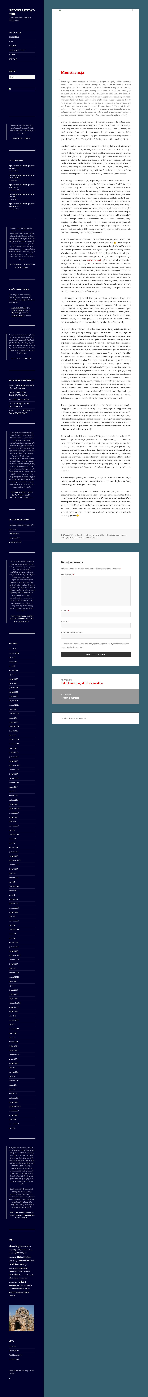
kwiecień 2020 (14, 714)
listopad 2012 (13, 999)
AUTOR (12, 55)
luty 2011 (12, 1089)
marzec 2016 (13, 839)
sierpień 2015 (13, 869)
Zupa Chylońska (17, 310)
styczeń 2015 (13, 899)
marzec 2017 (13, 787)
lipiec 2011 (12, 1068)
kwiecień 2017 (14, 783)
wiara (22, 1281)
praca (22, 1275)
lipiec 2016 (12, 821)
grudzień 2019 (14, 722)
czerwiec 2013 (14, 973)
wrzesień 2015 (14, 865)
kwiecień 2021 (14, 705)
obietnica (23, 1268)
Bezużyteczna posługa (21, 399)
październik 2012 (14, 1003)
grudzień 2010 (14, 1098)
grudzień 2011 (13, 1046)
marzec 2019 (13, 748)
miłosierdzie (24, 1260)
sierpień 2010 (13, 1115)
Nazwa (65, 611)
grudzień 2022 (14, 688)
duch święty (29, 1250)
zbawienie (13, 1288)
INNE (11, 41)
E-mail (64, 622)
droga (10, 1250)
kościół (28, 1257)
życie (26, 1291)
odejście (20, 1271)
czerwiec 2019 (14, 739)
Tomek (79, 535)
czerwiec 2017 (14, 778)
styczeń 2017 (13, 796)
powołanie (14, 1274)
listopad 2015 (13, 856)
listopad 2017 (13, 761)
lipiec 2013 (12, 968)
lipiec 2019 (12, 735)
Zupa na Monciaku (17, 308)
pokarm (82, 537)
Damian (11, 392)
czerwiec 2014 (14, 921)
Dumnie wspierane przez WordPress (73, 718)
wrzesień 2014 (14, 908)
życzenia (12, 1295)
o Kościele (12, 533)
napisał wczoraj (94, 260)
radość (11, 1278)
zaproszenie (28, 1285)
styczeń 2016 (13, 847)
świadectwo (19, 1292)
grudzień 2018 (14, 752)
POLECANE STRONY (17, 50)
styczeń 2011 (13, 1094)
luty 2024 (12, 675)
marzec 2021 (13, 709)
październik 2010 (14, 1106)
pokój (28, 1271)
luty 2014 (12, 938)
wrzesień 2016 (14, 813)
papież (25, 1271)
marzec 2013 (13, 981)
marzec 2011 (13, 1085)
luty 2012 (12, 1037)
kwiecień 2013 (14, 977)
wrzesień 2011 (14, 1059)
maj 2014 (12, 925)
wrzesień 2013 (14, 960)
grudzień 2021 (14, 696)
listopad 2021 (13, 701)
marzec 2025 (13, 662)
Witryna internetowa (72, 632)
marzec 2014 (13, 934)
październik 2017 (14, 765)
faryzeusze (11, 1253)
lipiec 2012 (12, 1016)
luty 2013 (12, 986)
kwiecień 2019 (14, 744)
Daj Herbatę (15, 313)
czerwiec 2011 (14, 1072)
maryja (16, 1261)
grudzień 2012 (14, 994)
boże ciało (115, 535)
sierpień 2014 (13, 912)
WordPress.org (14, 1359)
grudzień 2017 (14, 757)
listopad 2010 (13, 1102)
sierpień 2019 (13, 731)
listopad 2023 (13, 679)
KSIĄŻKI (12, 46)
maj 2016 (12, 830)
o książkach (13, 538)
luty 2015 (12, 895)
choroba (22, 1246)
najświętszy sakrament (69, 537)
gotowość (19, 1252)
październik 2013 (14, 955)
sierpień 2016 (13, 817)
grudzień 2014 (14, 904)
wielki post (13, 1285)
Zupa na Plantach (17, 315)
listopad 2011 (13, 1050)
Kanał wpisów (14, 1351)
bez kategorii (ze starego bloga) (19, 525)
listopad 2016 (13, 804)
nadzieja (23, 1264)
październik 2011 (14, 1055)
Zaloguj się (12, 1346)
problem (27, 1275)
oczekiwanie (13, 1271)
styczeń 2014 (13, 942)
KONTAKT (13, 59)
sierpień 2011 (13, 1063)
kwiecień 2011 (14, 1081)
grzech (24, 1253)
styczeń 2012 (13, 1042)
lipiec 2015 (12, 873)
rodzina (15, 1278)
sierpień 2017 (13, 774)
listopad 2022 (13, 692)
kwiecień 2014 (14, 929)
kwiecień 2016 (14, 834)
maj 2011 (12, 1076)
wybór (20, 1285)
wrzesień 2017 (14, 770)
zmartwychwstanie (23, 1288)
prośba (32, 1275)
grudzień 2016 (14, 800)
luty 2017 (12, 791)
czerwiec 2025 (14, 653)
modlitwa (14, 1264)
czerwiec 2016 (14, 826)
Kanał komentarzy (15, 1355)
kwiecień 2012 (14, 1029)
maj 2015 (12, 882)
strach (26, 1278)
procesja (89, 537)
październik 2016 (14, 809)
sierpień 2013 (13, 964)
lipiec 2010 (12, 1119)
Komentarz (67, 575)
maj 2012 (12, 1024)
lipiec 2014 (12, 916)
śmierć (12, 1292)
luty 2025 (12, 666)
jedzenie (123, 535)
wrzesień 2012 (14, 1007)
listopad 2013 (13, 951)
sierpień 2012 (13, 1011)
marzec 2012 (13, 1033)
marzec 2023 (13, 683)
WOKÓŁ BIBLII (15, 32)
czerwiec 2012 (14, 1020)
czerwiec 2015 (14, 878)
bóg (17, 1246)
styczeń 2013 (13, 990)
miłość (31, 1260)
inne (10, 529)
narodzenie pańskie (13, 1268)
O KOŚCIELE (14, 37)
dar (30, 1246)
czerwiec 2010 (14, 1124)
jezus (21, 1256)
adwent (12, 1246)
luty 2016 (12, 843)
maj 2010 (12, 1128)
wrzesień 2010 (14, 1111)
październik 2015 (14, 860)
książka (11, 1261)
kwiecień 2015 (14, 886)
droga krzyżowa (19, 1249)
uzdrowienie (13, 1282)
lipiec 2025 (12, 649)
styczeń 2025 (13, 670)
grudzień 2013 (14, 947)
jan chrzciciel (13, 1257)
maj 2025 (12, 657)
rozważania (21, 1278)
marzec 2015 (13, 891)
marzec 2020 (13, 718)
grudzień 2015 (14, 852)
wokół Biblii (13, 542)
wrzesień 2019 (14, 726)
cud (27, 1246)
